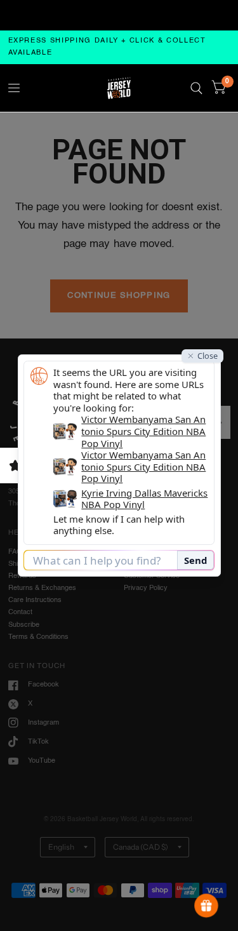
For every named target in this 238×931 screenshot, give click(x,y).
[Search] (196, 88)
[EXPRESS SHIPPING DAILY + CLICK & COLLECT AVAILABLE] (119, 47)
